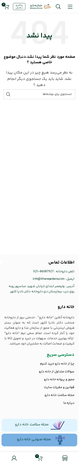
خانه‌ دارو (66, 307)
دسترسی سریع (60, 354)
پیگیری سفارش (19, 6)
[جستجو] (58, 6)
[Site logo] (41, 6)
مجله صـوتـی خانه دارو (34, 439)
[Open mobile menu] (70, 6)
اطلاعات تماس (61, 262)
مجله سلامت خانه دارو (32, 424)
